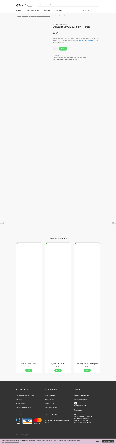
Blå (57, 59)
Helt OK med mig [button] (108, 441)
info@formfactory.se (80, 405)
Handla (63, 49)
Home (19, 16)
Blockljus (60, 59)
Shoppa (18, 10)
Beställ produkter (50, 399)
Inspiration (59, 10)
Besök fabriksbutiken (80, 399)
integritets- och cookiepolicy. (10, 442)
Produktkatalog (50, 396)
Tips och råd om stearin (23, 407)
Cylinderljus (25, 16)
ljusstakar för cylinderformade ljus (85, 41)
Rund (70, 59)
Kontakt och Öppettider (81, 396)
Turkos (75, 59)
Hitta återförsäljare (51, 407)
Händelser (47, 10)
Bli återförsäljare (50, 403)
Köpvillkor (19, 399)
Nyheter (18, 411)
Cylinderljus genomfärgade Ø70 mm (39, 16)
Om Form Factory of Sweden (25, 396)
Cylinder (66, 59)
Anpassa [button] (98, 441)
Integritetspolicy (21, 403)
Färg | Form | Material (32, 10)
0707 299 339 (78, 411)
